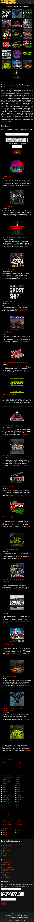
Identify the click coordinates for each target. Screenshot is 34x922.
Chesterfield (19, 775)
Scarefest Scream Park (10, 425)
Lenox (17, 801)
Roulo (3, 818)
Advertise (4, 853)
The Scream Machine (9, 395)
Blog (3, 847)
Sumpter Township (6, 824)
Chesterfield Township (7, 777)
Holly (3, 793)
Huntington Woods (6, 795)
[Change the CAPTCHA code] (27, 139)
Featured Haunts (6, 845)
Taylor (3, 826)
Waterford (4, 830)
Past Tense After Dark (9, 676)
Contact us (9, 917)
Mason (4, 807)
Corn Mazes (5, 875)
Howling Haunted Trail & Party (12, 549)
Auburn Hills (5, 764)
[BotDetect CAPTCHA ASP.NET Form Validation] (16, 140)
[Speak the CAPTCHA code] (27, 141)
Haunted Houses (6, 862)
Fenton (18, 783)
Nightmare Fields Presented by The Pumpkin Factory (14, 709)
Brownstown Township (7, 773)
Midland (18, 807)
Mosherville (5, 809)
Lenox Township (6, 803)
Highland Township (20, 791)
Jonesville (18, 795)
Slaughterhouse (7, 644)
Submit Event (5, 857)
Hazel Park (18, 789)
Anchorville (18, 762)
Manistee (18, 805)
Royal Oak (18, 818)
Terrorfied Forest (7, 206)
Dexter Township (6, 781)
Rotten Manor (6, 332)
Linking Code (5, 850)
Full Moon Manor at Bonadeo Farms (14, 237)
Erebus (4, 612)
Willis (17, 832)
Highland (4, 791)
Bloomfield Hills (19, 769)
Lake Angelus (19, 797)
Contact (4, 855)
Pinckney (18, 812)
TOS (3, 852)
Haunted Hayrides (7, 866)
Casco (17, 773)
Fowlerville (4, 787)
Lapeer (4, 801)
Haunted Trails (6, 864)
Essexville (4, 783)
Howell (18, 793)
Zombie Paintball (6, 867)
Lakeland (18, 799)
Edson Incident (7, 176)
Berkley (18, 767)
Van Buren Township (7, 828)
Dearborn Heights (6, 779)
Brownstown (19, 771)
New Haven (5, 812)
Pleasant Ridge (5, 814)
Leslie (17, 803)
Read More (27, 185)
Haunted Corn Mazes (8, 869)
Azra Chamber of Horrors (10, 269)
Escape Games (6, 872)
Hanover (4, 789)
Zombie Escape (7, 486)
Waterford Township (20, 830)
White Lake (5, 832)
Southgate (18, 820)
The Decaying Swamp (9, 517)
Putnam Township (6, 816)
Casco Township (6, 775)
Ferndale (4, 785)
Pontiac (18, 814)
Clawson (18, 777)
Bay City (18, 764)
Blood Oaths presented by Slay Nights (15, 362)
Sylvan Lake (19, 824)
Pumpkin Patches (7, 877)
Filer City (18, 785)
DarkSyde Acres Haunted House (13, 579)
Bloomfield (4, 769)
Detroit (17, 779)
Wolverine (4, 834)
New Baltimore (19, 809)
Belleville (4, 767)
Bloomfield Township (7, 771)
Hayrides (4, 874)
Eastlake (18, 781)
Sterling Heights (6, 822)
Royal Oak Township (7, 820)
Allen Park (4, 762)
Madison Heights (6, 805)
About (4, 848)
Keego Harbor (5, 797)
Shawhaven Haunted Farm (11, 741)
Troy (17, 826)
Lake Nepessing (6, 799)
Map (3, 844)
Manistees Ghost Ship (9, 301)
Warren (18, 828)
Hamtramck (19, 787)
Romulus (18, 816)
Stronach (18, 822)
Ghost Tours (5, 871)
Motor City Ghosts (8, 456)
